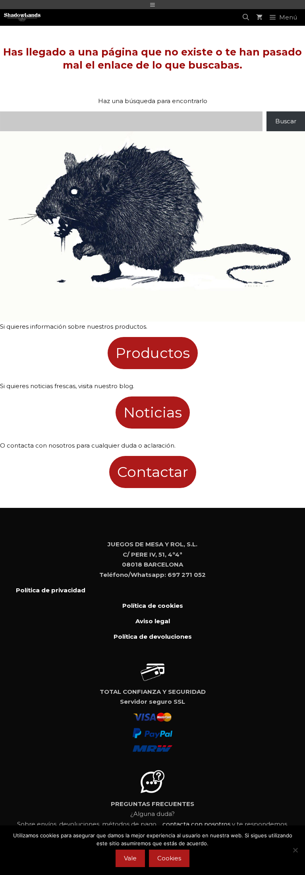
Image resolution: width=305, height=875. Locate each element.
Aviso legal (152, 621)
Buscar (285, 121)
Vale (130, 858)
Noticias (153, 412)
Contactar (152, 472)
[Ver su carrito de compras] (259, 17)
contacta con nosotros (196, 824)
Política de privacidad (50, 590)
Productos (153, 353)
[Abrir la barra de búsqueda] (246, 17)
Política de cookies (152, 605)
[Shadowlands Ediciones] (22, 17)
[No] (295, 850)
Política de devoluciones (153, 636)
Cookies (169, 858)
